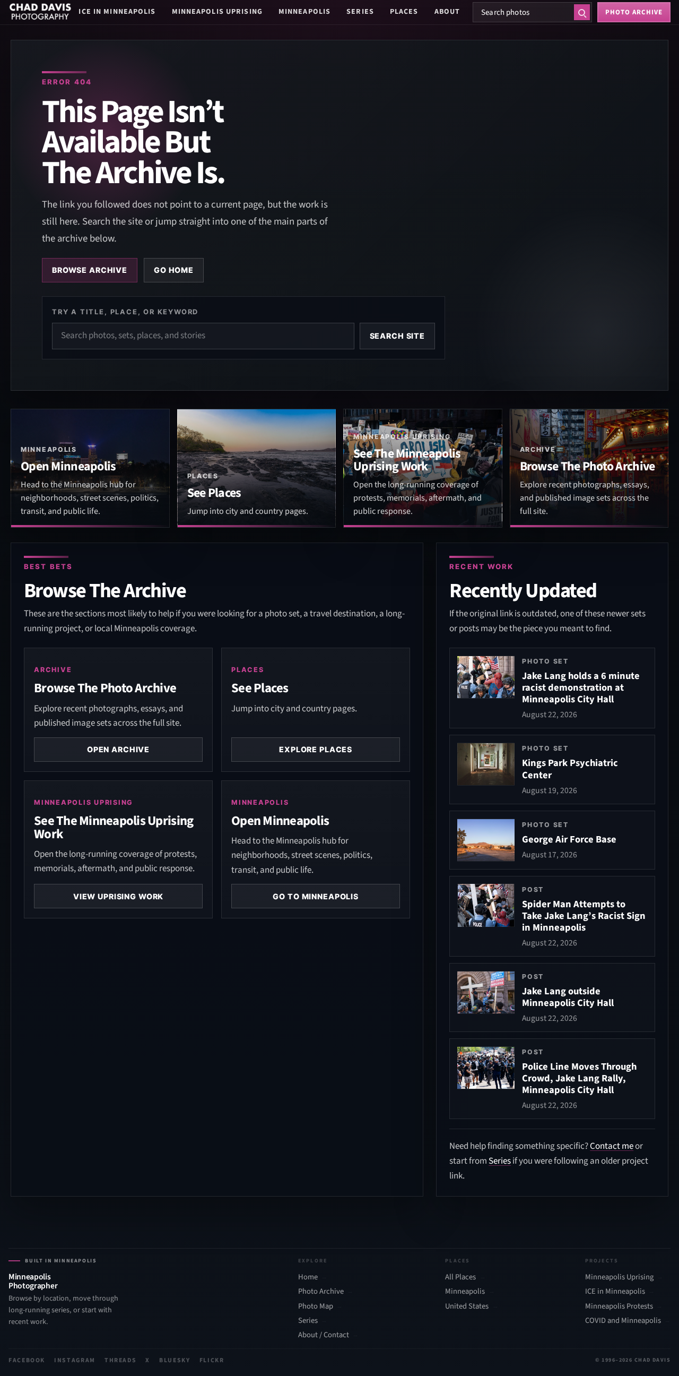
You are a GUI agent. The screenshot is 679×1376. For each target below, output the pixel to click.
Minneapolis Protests (619, 1306)
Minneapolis (304, 11)
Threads (121, 1360)
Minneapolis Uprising (217, 11)
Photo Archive (321, 1291)
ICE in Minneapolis (117, 11)
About (447, 11)
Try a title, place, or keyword (125, 311)
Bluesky (174, 1360)
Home (308, 1277)
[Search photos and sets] (582, 12)
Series (360, 11)
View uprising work (118, 896)
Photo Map (315, 1306)
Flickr (211, 1360)
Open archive (118, 749)
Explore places (315, 749)
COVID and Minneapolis (623, 1320)
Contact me (611, 1146)
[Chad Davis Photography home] (40, 12)
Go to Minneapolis (316, 896)
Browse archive (89, 269)
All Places (460, 1277)
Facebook (26, 1360)
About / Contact (323, 1335)
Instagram (74, 1360)
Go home (174, 269)
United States (467, 1306)
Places (404, 11)
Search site (397, 335)
